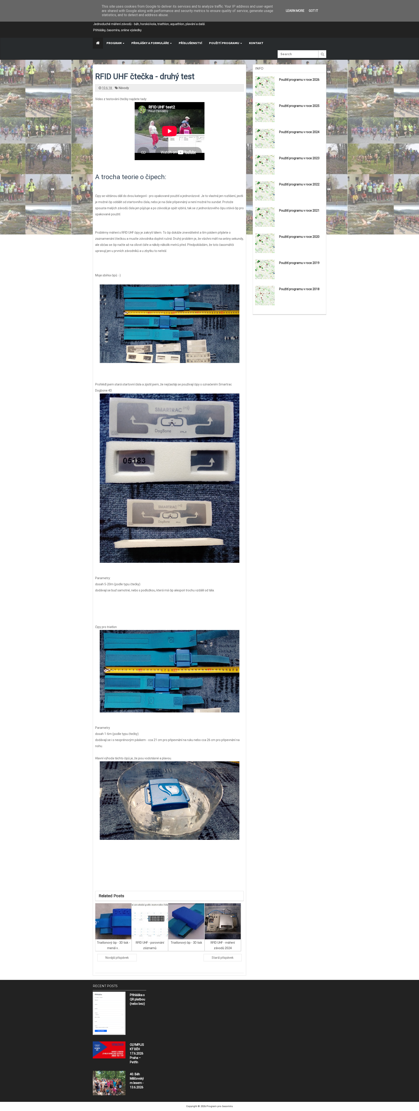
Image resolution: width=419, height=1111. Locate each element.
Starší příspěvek (223, 957)
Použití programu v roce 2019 (299, 263)
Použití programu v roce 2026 (299, 79)
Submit (322, 56)
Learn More (295, 10)
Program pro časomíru (219, 1106)
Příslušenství (190, 43)
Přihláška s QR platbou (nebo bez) (137, 999)
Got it (313, 10)
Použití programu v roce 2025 (299, 106)
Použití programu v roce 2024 (299, 132)
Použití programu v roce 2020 (299, 236)
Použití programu (224, 43)
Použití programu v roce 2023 (299, 158)
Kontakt (256, 43)
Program (114, 43)
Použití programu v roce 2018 (299, 289)
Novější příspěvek (117, 957)
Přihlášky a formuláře (150, 43)
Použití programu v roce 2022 (299, 184)
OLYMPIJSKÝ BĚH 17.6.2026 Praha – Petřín (137, 1053)
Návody (124, 88)
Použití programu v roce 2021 (299, 210)
